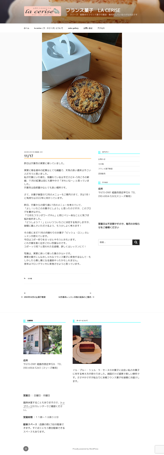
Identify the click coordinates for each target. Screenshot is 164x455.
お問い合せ (88, 28)
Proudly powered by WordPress (85, 449)
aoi (41, 152)
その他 (30, 278)
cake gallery (73, 28)
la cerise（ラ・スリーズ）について (48, 28)
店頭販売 (101, 174)
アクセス (101, 28)
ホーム (26, 28)
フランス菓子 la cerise (93, 10)
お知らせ (101, 159)
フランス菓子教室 (105, 169)
